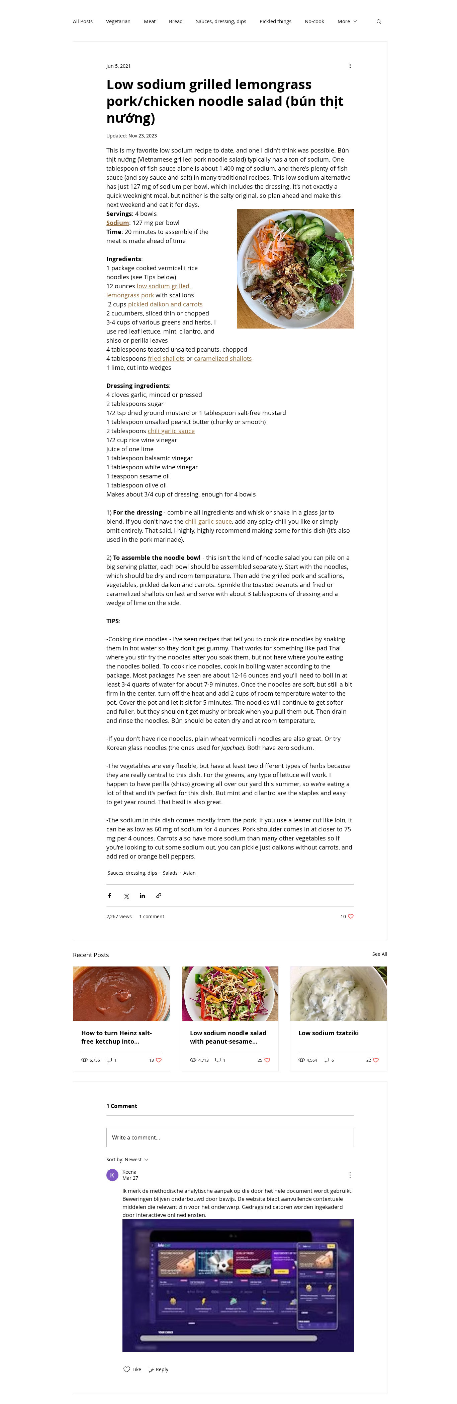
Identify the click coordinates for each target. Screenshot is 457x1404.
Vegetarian (118, 21)
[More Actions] (350, 1175)
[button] (379, 21)
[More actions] (350, 66)
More (344, 21)
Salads (170, 873)
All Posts (83, 21)
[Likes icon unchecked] (126, 1369)
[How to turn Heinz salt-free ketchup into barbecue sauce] (121, 994)
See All (379, 954)
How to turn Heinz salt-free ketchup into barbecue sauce (116, 1037)
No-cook (314, 21)
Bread (176, 21)
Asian (189, 873)
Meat (150, 21)
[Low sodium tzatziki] (338, 994)
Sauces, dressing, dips (221, 21)
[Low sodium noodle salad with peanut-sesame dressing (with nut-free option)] (230, 994)
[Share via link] (159, 895)
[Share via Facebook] (109, 895)
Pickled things (275, 21)
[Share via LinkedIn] (142, 895)
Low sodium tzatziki (328, 1033)
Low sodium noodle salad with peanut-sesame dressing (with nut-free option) (228, 1037)
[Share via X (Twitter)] (126, 895)
